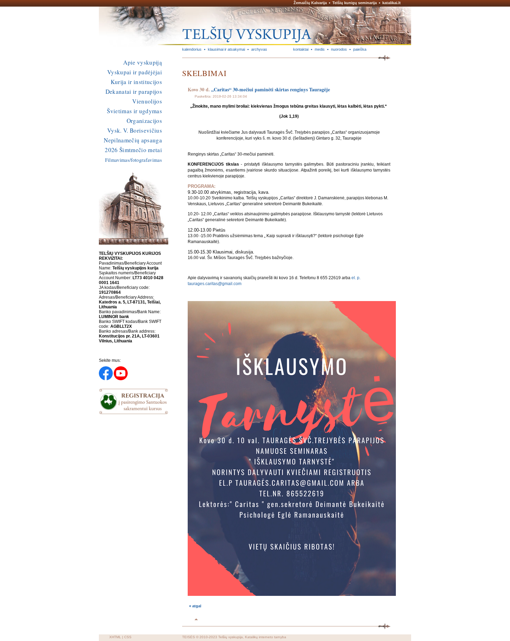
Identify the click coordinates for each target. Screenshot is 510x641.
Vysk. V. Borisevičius (134, 130)
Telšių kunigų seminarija (354, 3)
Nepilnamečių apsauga (133, 140)
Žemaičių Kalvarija (310, 3)
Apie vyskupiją (142, 62)
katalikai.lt (391, 3)
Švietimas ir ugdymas (134, 111)
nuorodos (339, 49)
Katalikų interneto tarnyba (265, 637)
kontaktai (300, 49)
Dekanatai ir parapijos (133, 91)
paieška (359, 49)
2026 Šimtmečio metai (133, 150)
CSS (127, 637)
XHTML (115, 637)
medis (320, 49)
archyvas (259, 49)
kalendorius (192, 49)
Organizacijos (144, 121)
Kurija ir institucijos (136, 82)
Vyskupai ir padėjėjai (134, 72)
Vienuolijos (147, 101)
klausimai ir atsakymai (226, 49)
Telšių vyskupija (230, 637)
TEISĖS (188, 637)
